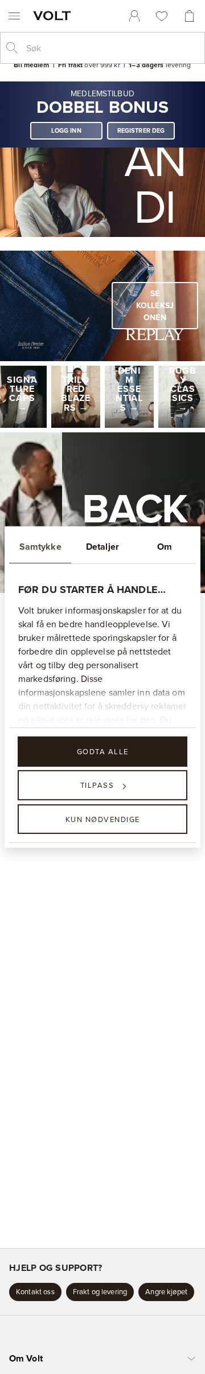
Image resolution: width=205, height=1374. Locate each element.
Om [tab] (164, 546)
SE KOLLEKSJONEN (155, 305)
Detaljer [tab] (102, 546)
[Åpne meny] (14, 16)
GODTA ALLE (103, 751)
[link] (134, 16)
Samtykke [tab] (40, 546)
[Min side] (134, 16)
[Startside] (54, 15)
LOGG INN (66, 130)
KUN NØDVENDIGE (102, 818)
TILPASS (97, 785)
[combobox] (111, 48)
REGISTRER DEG (141, 130)
